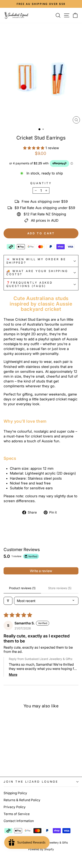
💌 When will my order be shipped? (36, 261)
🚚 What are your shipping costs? (37, 272)
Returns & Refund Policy (22, 800)
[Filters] (8, 601)
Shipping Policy (15, 793)
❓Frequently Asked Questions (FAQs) (29, 284)
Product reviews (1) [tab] (22, 588)
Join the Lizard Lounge (31, 781)
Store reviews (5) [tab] (59, 588)
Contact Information (19, 821)
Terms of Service (17, 814)
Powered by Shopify (41, 849)
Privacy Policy (15, 807)
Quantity (41, 183)
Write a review (41, 571)
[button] (34, 148)
